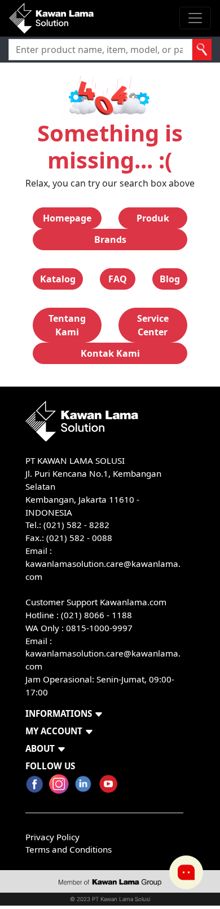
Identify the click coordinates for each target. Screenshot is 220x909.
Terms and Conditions (68, 849)
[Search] (202, 49)
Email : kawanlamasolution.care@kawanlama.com (103, 653)
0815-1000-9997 (99, 627)
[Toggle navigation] (195, 18)
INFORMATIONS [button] (58, 713)
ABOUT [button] (40, 748)
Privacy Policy (52, 837)
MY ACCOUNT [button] (53, 731)
